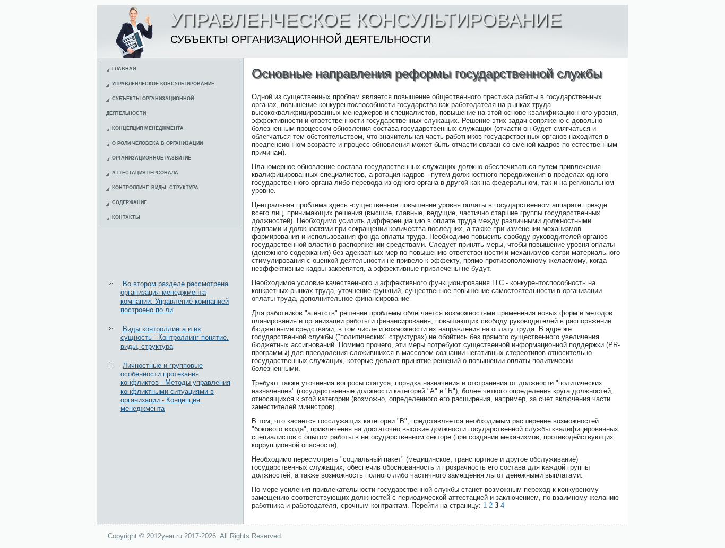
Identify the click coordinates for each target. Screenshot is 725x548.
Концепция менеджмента (148, 128)
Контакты (126, 217)
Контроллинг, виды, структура (155, 187)
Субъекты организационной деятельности (150, 106)
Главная (124, 69)
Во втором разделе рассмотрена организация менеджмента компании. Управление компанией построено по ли (174, 297)
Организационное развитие (151, 158)
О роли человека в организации (157, 143)
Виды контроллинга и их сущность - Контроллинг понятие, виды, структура (174, 337)
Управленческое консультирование (163, 83)
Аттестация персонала (145, 172)
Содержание (129, 202)
